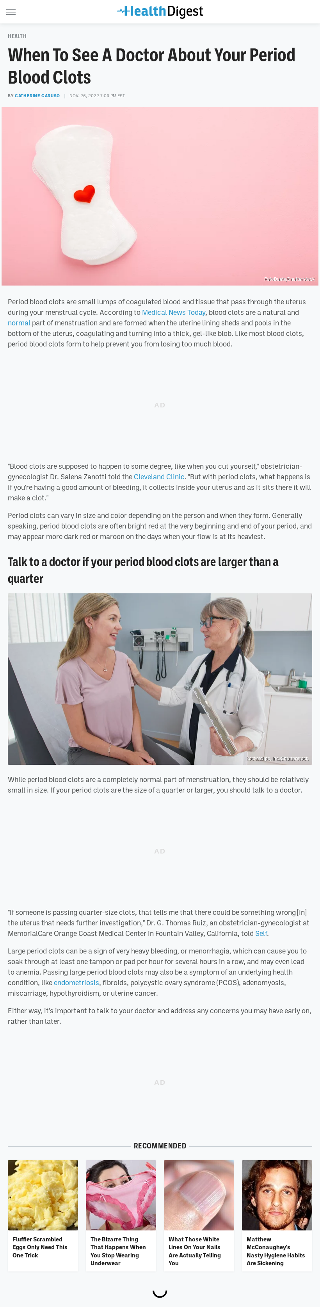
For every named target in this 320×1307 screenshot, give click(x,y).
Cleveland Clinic (159, 476)
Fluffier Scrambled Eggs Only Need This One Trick (40, 1247)
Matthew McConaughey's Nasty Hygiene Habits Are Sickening (276, 1251)
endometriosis (76, 982)
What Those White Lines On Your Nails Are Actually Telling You (195, 1251)
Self (261, 933)
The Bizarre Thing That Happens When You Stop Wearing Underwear (118, 1251)
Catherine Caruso (37, 95)
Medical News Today (173, 312)
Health (17, 36)
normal (19, 322)
